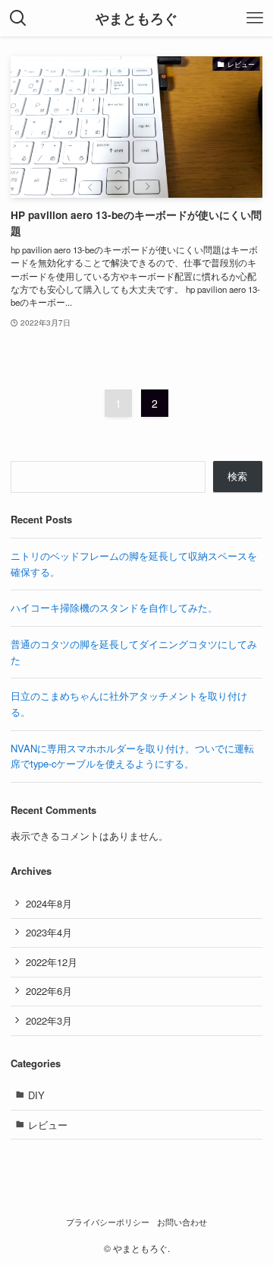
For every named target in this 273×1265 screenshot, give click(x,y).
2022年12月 (51, 962)
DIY (36, 1095)
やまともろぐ (136, 18)
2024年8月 (49, 903)
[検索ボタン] (18, 18)
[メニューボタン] (255, 18)
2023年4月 (49, 932)
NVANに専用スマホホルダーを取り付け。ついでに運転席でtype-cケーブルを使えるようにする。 (132, 756)
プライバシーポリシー (107, 1222)
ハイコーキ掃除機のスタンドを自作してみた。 (114, 607)
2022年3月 (49, 1020)
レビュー (47, 1124)
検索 (237, 476)
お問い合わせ (182, 1222)
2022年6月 (49, 991)
